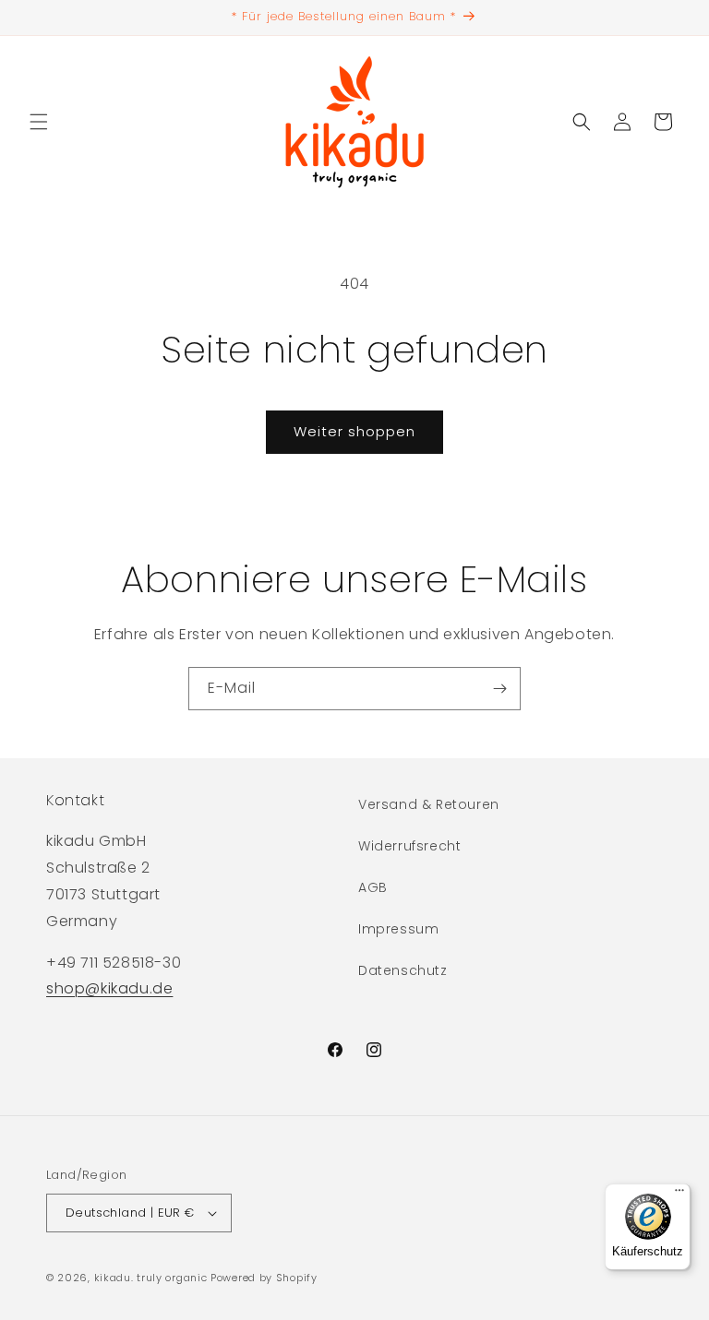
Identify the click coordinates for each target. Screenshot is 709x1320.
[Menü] (679, 1194)
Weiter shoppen (354, 431)
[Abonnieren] (499, 688)
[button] (38, 121)
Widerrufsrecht (409, 846)
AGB (373, 887)
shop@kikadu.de (109, 988)
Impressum (398, 929)
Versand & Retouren (428, 804)
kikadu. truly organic (151, 1277)
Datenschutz (403, 970)
